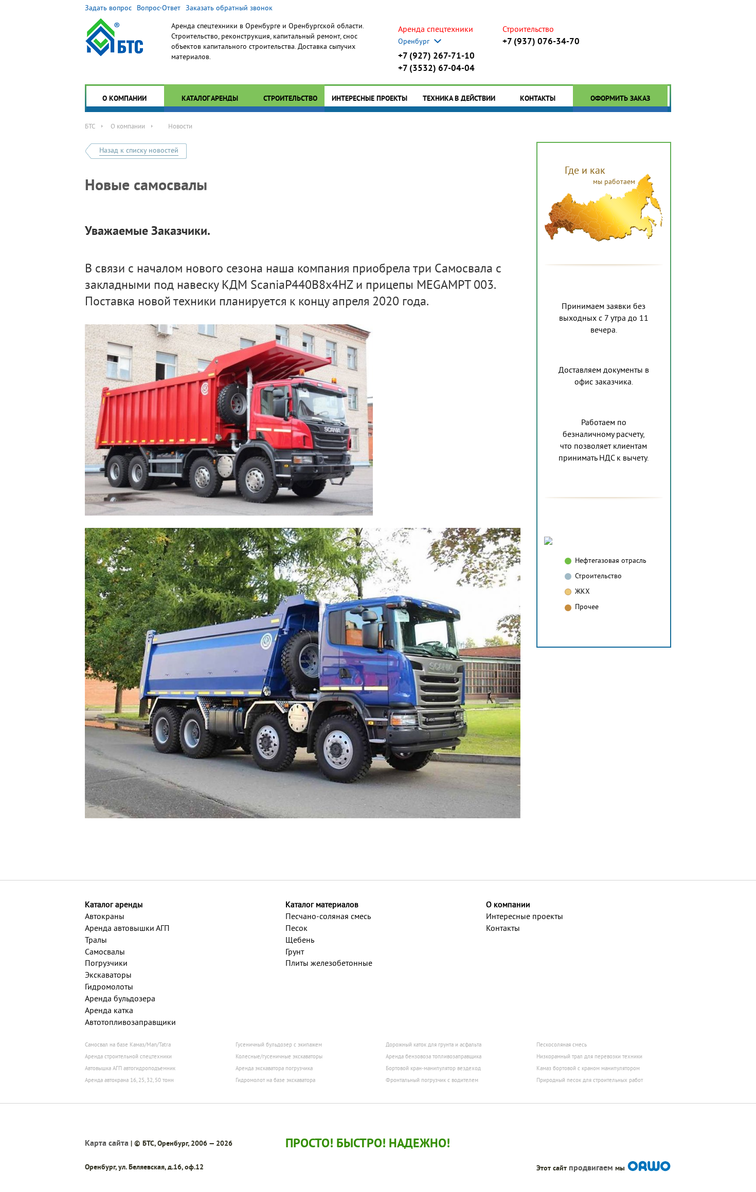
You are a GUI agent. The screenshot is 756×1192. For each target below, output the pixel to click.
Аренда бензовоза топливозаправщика (433, 1056)
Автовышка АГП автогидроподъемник (130, 1068)
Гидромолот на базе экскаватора (275, 1080)
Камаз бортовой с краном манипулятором (588, 1068)
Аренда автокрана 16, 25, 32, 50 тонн (129, 1080)
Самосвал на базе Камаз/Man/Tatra (128, 1044)
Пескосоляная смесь (561, 1044)
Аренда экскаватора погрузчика (274, 1068)
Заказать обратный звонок (229, 7)
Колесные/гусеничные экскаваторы (279, 1056)
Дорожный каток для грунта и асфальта (433, 1044)
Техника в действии (459, 98)
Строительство (290, 98)
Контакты (537, 98)
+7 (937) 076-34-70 (541, 41)
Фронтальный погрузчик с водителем (432, 1080)
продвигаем (591, 1167)
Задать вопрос (108, 7)
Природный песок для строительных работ (589, 1080)
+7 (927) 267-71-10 (436, 55)
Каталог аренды (210, 98)
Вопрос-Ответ (159, 7)
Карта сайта (107, 1143)
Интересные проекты (369, 98)
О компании (124, 98)
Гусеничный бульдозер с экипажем (279, 1044)
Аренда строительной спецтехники (128, 1056)
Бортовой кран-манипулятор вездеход (433, 1068)
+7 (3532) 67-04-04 (436, 68)
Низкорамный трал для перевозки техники (589, 1056)
